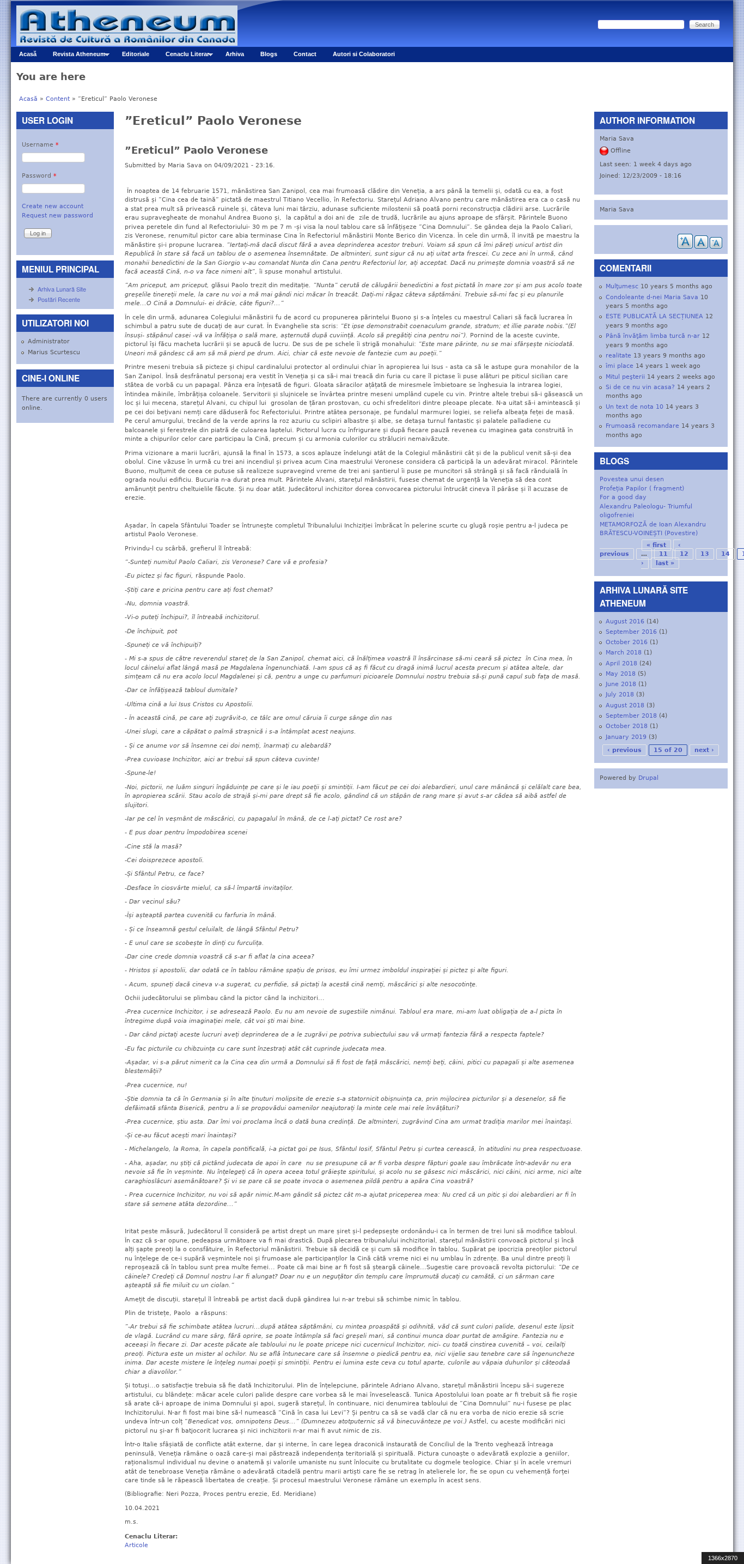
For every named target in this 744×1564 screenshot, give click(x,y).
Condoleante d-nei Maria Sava (652, 297)
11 (663, 553)
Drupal (648, 777)
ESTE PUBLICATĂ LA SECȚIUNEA (654, 316)
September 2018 (631, 715)
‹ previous (624, 750)
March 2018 (624, 652)
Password (39, 175)
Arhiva (234, 54)
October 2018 (627, 726)
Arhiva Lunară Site (62, 288)
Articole (136, 1545)
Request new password (57, 215)
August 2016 (625, 621)
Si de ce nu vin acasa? (640, 387)
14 (725, 553)
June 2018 (621, 684)
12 (684, 553)
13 (704, 553)
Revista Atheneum (75, 56)
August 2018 (625, 705)
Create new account (52, 206)
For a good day (623, 497)
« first (656, 545)
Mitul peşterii (625, 376)
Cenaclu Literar (183, 56)
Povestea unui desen (632, 479)
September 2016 (631, 631)
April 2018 (621, 663)
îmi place (619, 365)
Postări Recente (59, 299)
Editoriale (135, 54)
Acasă (27, 54)
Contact (305, 54)
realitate (618, 355)
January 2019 (626, 737)
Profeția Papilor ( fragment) (642, 488)
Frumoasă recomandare (642, 425)
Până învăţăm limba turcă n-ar (653, 336)
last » (665, 563)
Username (40, 144)
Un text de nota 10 (634, 406)
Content (58, 98)
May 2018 (621, 673)
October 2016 (627, 642)
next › (704, 750)
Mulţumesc (622, 286)
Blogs (268, 54)
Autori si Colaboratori (364, 54)
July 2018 (620, 694)
